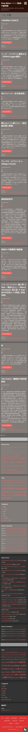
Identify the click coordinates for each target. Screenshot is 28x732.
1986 (7, 86)
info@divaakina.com (5, 710)
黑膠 (2, 48)
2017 (2, 243)
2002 (9, 242)
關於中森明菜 (14, 718)
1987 (12, 480)
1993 (21, 480)
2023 (17, 482)
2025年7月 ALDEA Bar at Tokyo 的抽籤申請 (10, 597)
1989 (16, 480)
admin (4, 26)
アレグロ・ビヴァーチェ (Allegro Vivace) (12, 162)
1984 (5, 480)
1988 (7, 46)
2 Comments (5, 98)
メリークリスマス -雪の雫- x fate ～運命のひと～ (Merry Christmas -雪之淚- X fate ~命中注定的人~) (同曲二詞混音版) (13, 289)
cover (5, 243)
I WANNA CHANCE (9, 20)
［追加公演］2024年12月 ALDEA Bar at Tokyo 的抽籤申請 (13, 608)
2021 (9, 277)
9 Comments (5, 389)
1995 (23, 480)
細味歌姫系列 (7, 199)
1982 (2, 480)
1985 (7, 192)
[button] (26, 2)
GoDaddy (18, 729)
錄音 (2, 515)
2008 (18, 242)
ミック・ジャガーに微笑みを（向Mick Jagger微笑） (13, 55)
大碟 (21, 46)
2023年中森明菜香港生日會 (7, 620)
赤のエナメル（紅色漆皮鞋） (13, 93)
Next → (26, 435)
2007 (16, 242)
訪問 (4, 498)
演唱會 (6, 495)
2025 (22, 482)
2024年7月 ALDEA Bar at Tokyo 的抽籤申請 (10, 614)
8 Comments (5, 257)
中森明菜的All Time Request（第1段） (9, 602)
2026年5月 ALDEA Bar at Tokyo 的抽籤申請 (10, 456)
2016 (25, 242)
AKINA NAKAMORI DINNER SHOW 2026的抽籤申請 (12, 447)
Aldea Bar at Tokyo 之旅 (6, 612)
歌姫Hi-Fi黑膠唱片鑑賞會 (12, 249)
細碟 (3, 431)
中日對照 (9, 46)
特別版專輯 (10, 495)
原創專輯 (16, 46)
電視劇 (7, 498)
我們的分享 (15, 720)
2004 (13, 242)
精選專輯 (13, 495)
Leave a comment (6, 28)
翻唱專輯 (19, 243)
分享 (6, 241)
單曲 (20, 429)
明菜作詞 (24, 338)
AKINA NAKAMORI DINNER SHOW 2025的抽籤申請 (12, 472)
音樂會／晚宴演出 (5, 520)
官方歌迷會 (15, 492)
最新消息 (11, 723)
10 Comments (5, 206)
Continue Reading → (6, 42)
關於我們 (7, 718)
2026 (24, 482)
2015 (22, 242)
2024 (20, 482)
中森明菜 (13, 46)
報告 (21, 277)
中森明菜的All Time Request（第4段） (9, 599)
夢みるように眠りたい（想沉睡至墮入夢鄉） (13, 124)
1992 (19, 480)
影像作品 (8, 428)
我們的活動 (21, 720)
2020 (7, 277)
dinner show (19, 485)
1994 (7, 242)
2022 (15, 482)
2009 (20, 242)
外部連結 (17, 723)
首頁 (3, 718)
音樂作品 (6, 45)
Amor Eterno (8, 485)
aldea (2, 485)
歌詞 (23, 46)
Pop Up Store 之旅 (5, 618)
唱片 (19, 46)
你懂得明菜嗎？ (7, 720)
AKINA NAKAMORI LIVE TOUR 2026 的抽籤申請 (11, 453)
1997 (7, 155)
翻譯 (25, 46)
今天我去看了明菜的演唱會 (6, 449)
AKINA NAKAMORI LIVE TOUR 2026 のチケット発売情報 (13, 451)
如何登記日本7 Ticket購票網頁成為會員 (9, 469)
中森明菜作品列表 (22, 718)
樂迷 (16, 243)
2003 (11, 242)
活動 (2, 511)
